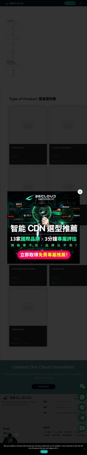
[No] (84, 449)
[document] (43, 227)
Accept (44, 452)
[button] (80, 191)
